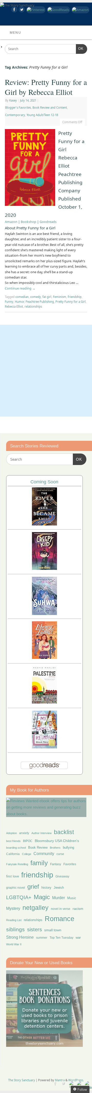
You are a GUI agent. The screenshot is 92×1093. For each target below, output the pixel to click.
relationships (33, 306)
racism (78, 909)
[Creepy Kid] (44, 568)
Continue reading (20, 288)
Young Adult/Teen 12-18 (42, 115)
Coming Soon (44, 481)
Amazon (11, 222)
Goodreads (48, 222)
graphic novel (15, 887)
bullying (68, 847)
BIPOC (27, 841)
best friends (13, 841)
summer (41, 937)
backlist (64, 832)
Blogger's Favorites (18, 107)
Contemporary (15, 115)
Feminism (59, 297)
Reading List (13, 920)
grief (33, 886)
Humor (19, 302)
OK (80, 49)
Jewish (59, 887)
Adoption (11, 833)
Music (71, 898)
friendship (75, 297)
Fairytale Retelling (17, 864)
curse (60, 854)
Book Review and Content (49, 107)
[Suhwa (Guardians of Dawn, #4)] (44, 613)
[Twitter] (21, 10)
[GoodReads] (57, 9)
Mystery (13, 908)
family (39, 862)
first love (12, 876)
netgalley (35, 907)
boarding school (16, 847)
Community (43, 853)
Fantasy (55, 864)
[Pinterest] (35, 9)
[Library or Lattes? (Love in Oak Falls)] (44, 657)
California (13, 854)
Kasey (13, 100)
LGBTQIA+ (18, 897)
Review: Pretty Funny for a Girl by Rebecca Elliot (46, 87)
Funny (9, 302)
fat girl (46, 297)
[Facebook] (13, 10)
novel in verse (60, 908)
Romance (59, 919)
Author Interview (41, 833)
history (46, 887)
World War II (13, 944)
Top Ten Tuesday (61, 937)
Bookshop (28, 222)
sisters (34, 929)
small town (52, 930)
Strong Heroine (20, 937)
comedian (22, 297)
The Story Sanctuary (21, 1080)
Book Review (38, 847)
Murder (58, 897)
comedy (35, 297)
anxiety (24, 833)
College (26, 854)
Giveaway (62, 876)
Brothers (55, 847)
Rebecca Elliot (14, 306)
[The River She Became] (44, 524)
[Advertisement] (46, 371)
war (78, 937)
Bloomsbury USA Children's (57, 841)
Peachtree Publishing (40, 302)
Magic (42, 897)
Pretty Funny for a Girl (70, 302)
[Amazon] (79, 9)
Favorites (69, 864)
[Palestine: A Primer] (44, 702)
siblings (15, 929)
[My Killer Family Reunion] (44, 747)
